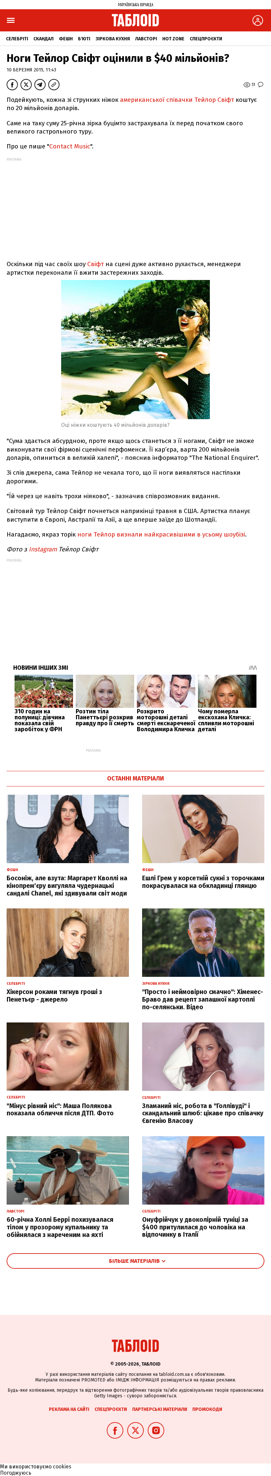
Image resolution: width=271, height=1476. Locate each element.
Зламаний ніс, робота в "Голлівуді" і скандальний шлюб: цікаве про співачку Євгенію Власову (202, 1113)
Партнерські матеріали (159, 1409)
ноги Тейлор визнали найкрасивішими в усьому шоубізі (161, 534)
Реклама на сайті (69, 1409)
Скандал (43, 39)
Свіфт (95, 264)
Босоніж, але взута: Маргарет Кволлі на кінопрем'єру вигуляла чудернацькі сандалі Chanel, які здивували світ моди (67, 885)
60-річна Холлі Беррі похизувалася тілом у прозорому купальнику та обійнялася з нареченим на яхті (60, 1227)
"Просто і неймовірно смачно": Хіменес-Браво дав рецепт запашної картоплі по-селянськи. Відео (202, 999)
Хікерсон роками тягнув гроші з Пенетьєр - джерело (54, 995)
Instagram (43, 549)
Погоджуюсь (15, 1473)
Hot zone (173, 39)
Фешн (66, 39)
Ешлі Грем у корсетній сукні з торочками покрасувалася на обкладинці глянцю (203, 882)
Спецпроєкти (206, 39)
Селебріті (17, 39)
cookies (62, 1466)
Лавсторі (146, 39)
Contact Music (69, 146)
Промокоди (207, 1409)
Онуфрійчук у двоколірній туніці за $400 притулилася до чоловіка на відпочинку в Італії (195, 1227)
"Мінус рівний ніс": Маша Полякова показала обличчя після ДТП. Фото (60, 1109)
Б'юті (84, 39)
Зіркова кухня (113, 39)
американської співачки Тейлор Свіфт (177, 99)
